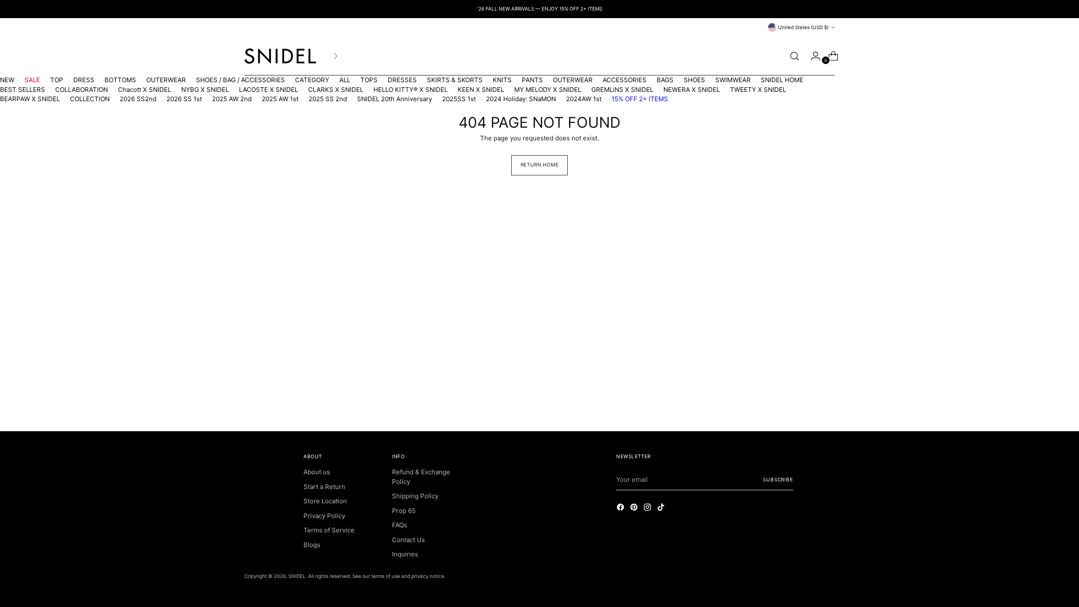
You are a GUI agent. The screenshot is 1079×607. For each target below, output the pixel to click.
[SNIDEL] (280, 56)
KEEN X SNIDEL (481, 90)
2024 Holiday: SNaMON (521, 99)
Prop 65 (404, 511)
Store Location (325, 501)
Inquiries (405, 554)
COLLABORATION (81, 90)
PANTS (532, 80)
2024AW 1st (583, 99)
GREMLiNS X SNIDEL (622, 90)
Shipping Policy (415, 496)
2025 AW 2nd (232, 99)
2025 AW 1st (280, 99)
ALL (344, 80)
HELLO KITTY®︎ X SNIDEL (410, 90)
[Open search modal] (794, 56)
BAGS (665, 80)
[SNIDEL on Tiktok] (662, 508)
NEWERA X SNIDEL (691, 90)
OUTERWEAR (166, 80)
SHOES (694, 80)
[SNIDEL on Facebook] (621, 508)
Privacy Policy (324, 516)
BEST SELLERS (22, 90)
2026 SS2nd (138, 99)
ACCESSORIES (625, 80)
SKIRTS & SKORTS (455, 80)
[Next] (335, 56)
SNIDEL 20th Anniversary (394, 99)
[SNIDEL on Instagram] (648, 508)
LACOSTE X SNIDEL (268, 90)
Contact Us (408, 540)
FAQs (399, 525)
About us (316, 472)
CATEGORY (312, 80)
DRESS (83, 80)
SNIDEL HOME (782, 80)
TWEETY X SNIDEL (758, 90)
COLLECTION (90, 99)
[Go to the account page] (812, 56)
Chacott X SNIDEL (144, 90)
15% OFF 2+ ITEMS (640, 99)
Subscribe (778, 480)
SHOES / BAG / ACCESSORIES (240, 80)
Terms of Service (328, 530)
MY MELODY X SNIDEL (547, 90)
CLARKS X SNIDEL (335, 90)
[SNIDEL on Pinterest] (635, 508)
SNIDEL (297, 576)
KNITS (502, 80)
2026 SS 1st (184, 99)
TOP (56, 80)
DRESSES (402, 80)
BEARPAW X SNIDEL (30, 99)
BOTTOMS (120, 80)
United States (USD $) (803, 27)
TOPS (369, 80)
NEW (7, 80)
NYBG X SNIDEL (205, 90)
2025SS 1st (459, 99)
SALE (32, 80)
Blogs (311, 545)
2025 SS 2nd (328, 99)
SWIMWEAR (733, 80)
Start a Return (324, 487)
